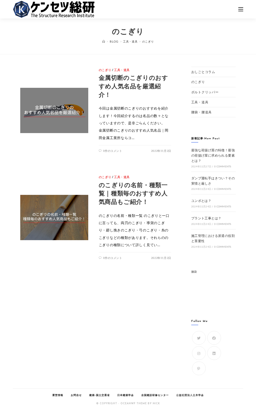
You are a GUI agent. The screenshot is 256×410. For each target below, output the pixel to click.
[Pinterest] (199, 368)
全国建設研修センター (155, 395)
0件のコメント (112, 150)
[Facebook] (214, 338)
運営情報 (57, 395)
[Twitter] (199, 338)
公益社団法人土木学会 (190, 395)
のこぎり (105, 70)
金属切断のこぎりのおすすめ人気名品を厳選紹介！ (133, 86)
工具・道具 (122, 70)
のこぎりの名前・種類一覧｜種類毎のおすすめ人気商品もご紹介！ (133, 194)
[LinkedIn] (214, 353)
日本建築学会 (125, 395)
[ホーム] (103, 41)
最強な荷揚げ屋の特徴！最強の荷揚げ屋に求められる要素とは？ (213, 155)
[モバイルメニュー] (240, 9)
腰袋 (194, 271)
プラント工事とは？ (206, 218)
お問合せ (76, 395)
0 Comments (222, 166)
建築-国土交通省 (99, 395)
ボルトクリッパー (205, 92)
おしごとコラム (203, 72)
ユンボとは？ (201, 201)
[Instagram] (199, 353)
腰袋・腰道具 (201, 112)
